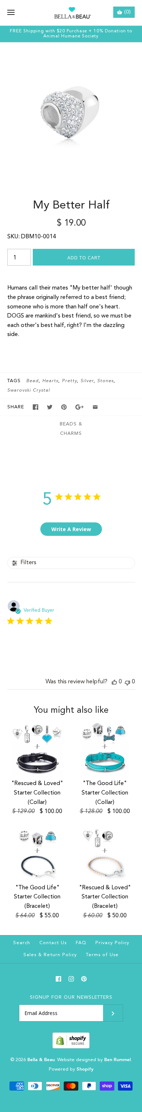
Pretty (69, 381)
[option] (71, 113)
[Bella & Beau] (71, 13)
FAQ (81, 943)
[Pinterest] (84, 979)
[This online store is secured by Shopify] (71, 1047)
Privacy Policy (112, 943)
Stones (105, 381)
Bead (32, 381)
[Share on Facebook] (35, 407)
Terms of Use (102, 955)
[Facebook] (58, 979)
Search (21, 943)
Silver (87, 381)
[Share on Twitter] (49, 407)
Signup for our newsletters (71, 997)
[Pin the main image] (64, 407)
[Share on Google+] (79, 407)
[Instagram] (71, 979)
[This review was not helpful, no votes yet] (127, 682)
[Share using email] (95, 407)
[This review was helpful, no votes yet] (114, 682)
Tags (14, 381)
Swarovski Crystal (28, 390)
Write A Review (71, 529)
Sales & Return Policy (50, 955)
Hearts (50, 381)
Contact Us (53, 943)
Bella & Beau (41, 1060)
